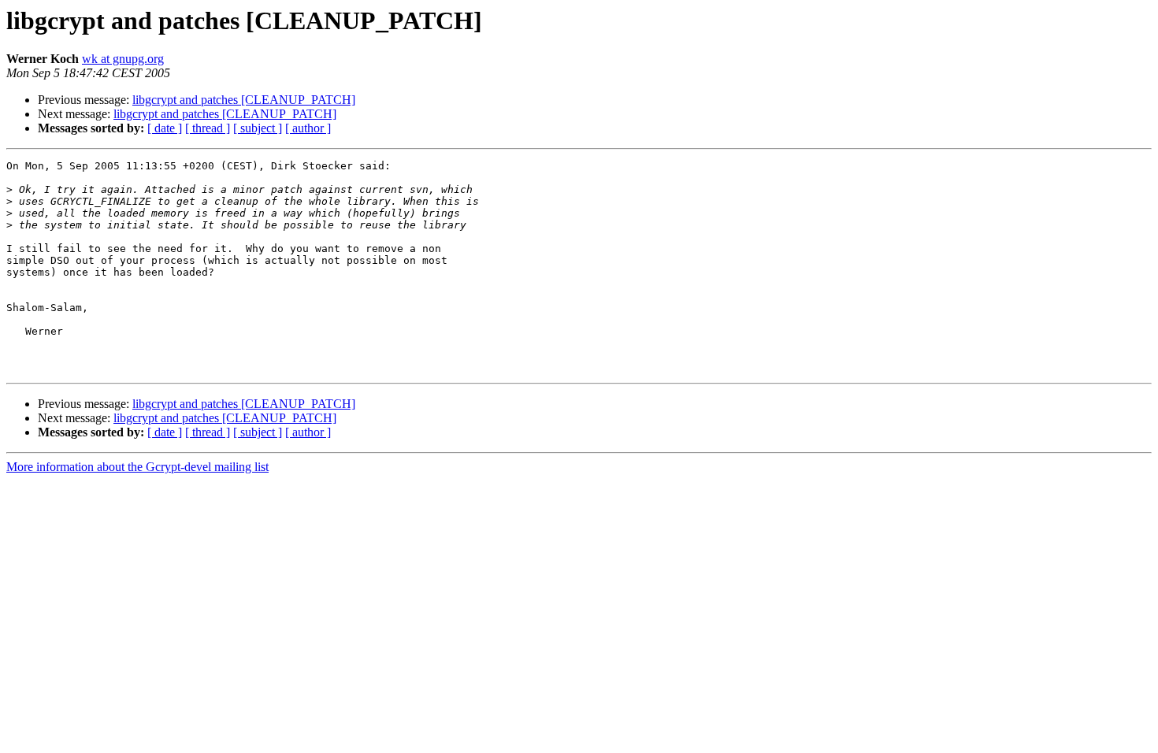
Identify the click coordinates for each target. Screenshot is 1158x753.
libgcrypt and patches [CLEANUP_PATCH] (243, 99)
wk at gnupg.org (123, 58)
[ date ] (164, 128)
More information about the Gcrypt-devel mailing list (137, 466)
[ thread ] (207, 128)
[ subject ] (257, 128)
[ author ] (308, 128)
